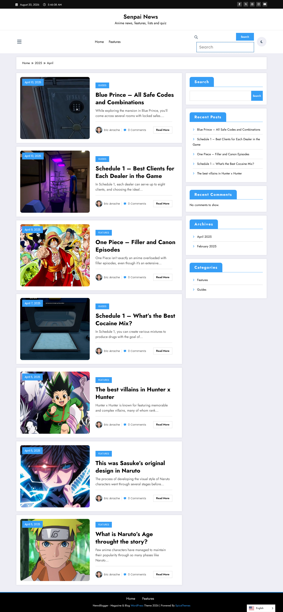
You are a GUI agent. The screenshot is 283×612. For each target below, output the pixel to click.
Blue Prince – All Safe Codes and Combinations (134, 98)
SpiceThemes (182, 605)
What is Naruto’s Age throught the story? (124, 537)
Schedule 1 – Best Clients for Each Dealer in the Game (134, 172)
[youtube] (265, 4)
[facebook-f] (239, 4)
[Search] (196, 37)
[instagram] (258, 4)
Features (115, 41)
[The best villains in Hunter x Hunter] (55, 402)
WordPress (137, 605)
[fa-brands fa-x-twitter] (246, 4)
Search (201, 82)
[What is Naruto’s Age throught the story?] (55, 549)
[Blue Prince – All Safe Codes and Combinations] (55, 107)
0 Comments (137, 130)
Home (99, 41)
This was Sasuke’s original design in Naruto (130, 466)
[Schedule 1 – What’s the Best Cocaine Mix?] (55, 328)
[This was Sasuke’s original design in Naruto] (55, 476)
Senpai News (140, 17)
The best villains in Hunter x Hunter (132, 393)
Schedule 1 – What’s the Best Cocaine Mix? (135, 319)
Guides (102, 85)
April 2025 (204, 236)
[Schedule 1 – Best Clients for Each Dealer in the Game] (55, 181)
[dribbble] (252, 4)
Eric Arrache (112, 130)
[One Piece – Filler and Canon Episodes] (55, 255)
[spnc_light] (261, 42)
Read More (162, 130)
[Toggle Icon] (19, 42)
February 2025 (206, 246)
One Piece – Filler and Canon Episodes (135, 245)
